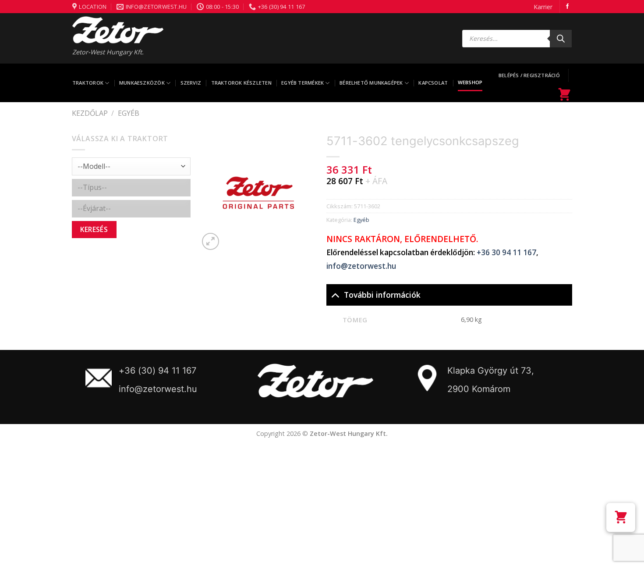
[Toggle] (334, 294)
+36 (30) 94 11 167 (157, 370)
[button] (620, 517)
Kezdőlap (90, 113)
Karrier (543, 7)
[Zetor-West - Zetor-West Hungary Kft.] (117, 29)
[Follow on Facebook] (567, 7)
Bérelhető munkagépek (371, 82)
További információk (382, 294)
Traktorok (87, 82)
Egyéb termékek (302, 82)
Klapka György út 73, (490, 370)
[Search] (561, 38)
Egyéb (128, 113)
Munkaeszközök (142, 82)
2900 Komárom (478, 389)
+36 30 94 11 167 (506, 252)
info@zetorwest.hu (361, 266)
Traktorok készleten (241, 82)
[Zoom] (210, 241)
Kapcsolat (433, 82)
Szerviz (191, 82)
